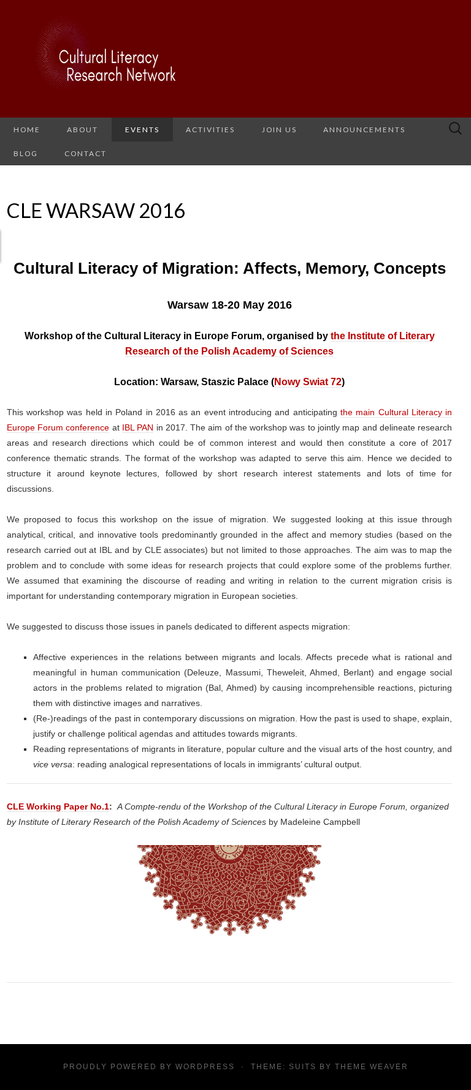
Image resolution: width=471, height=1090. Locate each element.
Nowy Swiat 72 (308, 381)
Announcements (364, 129)
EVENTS (142, 129)
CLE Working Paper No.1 (58, 806)
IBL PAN (137, 427)
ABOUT (82, 129)
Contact (85, 153)
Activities (210, 129)
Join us (279, 129)
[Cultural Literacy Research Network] (235, 59)
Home (26, 129)
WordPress (205, 1066)
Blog (25, 153)
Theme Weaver (371, 1066)
